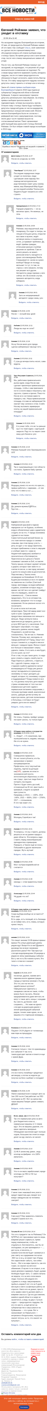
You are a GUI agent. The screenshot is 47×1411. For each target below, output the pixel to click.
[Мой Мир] (15, 142)
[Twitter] (8, 142)
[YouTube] (7, 2)
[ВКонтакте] (4, 142)
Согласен (24, 1407)
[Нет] (44, 1403)
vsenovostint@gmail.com (10, 1385)
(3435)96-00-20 (6, 1383)
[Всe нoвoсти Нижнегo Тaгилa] (18, 16)
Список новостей (24, 19)
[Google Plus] (19, 142)
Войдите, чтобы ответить (21, 163)
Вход (41, 2)
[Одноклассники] (11, 142)
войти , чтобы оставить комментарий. (28, 1339)
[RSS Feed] (3, 2)
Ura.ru (27, 48)
